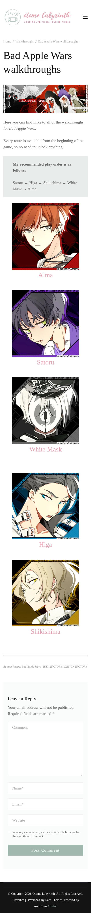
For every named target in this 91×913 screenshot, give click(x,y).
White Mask (45, 449)
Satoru (45, 362)
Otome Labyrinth (43, 893)
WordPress (40, 906)
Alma (45, 275)
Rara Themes (53, 900)
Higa (45, 544)
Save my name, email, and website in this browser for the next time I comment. (46, 834)
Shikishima (45, 631)
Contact (52, 906)
